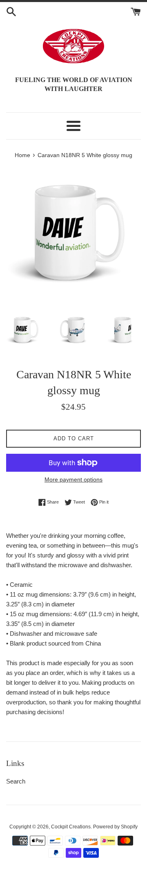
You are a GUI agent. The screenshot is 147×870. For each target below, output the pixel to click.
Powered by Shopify (115, 827)
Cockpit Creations (71, 827)
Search (15, 781)
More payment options (73, 479)
